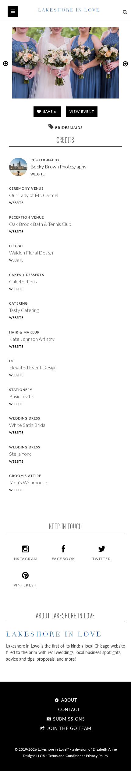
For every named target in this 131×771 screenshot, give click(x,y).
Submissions (68, 719)
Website (37, 174)
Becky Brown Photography (58, 166)
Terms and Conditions (65, 755)
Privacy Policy (97, 755)
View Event (81, 111)
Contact (68, 709)
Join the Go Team (68, 728)
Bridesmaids (69, 127)
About (68, 700)
